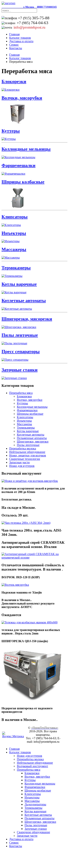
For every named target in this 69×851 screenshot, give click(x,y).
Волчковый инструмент (32, 766)
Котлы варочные (19, 284)
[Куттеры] (9, 139)
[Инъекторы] (11, 241)
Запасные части (19, 462)
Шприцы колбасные (23, 181)
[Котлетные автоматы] (17, 308)
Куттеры (11, 130)
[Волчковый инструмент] (30, 481)
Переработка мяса (21, 393)
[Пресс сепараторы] (15, 359)
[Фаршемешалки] (13, 173)
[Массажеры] (11, 257)
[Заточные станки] (14, 378)
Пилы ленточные (20, 335)
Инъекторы (14, 233)
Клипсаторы (15, 216)
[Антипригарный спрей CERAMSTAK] (34, 557)
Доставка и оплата (21, 41)
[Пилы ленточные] (14, 343)
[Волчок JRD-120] (15, 584)
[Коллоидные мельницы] (18, 157)
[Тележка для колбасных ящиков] (30, 622)
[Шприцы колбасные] (17, 206)
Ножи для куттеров (21, 465)
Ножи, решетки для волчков (27, 455)
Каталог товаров (20, 37)
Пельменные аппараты (32, 438)
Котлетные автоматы (24, 300)
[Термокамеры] (12, 276)
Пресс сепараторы (21, 351)
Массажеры (14, 249)
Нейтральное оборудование (27, 452)
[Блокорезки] (11, 89)
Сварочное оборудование (33, 832)
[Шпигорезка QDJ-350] (32, 700)
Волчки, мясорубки (22, 97)
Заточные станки (20, 369)
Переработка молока (22, 448)
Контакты (15, 48)
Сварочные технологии (24, 459)
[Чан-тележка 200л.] (26, 522)
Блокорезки (14, 81)
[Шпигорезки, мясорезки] (19, 327)
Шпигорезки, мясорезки (27, 318)
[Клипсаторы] (11, 225)
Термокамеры (16, 267)
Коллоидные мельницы (26, 149)
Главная (14, 34)
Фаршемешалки (18, 165)
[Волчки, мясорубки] (17, 122)
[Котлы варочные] (14, 292)
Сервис (14, 44)
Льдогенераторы (35, 804)
